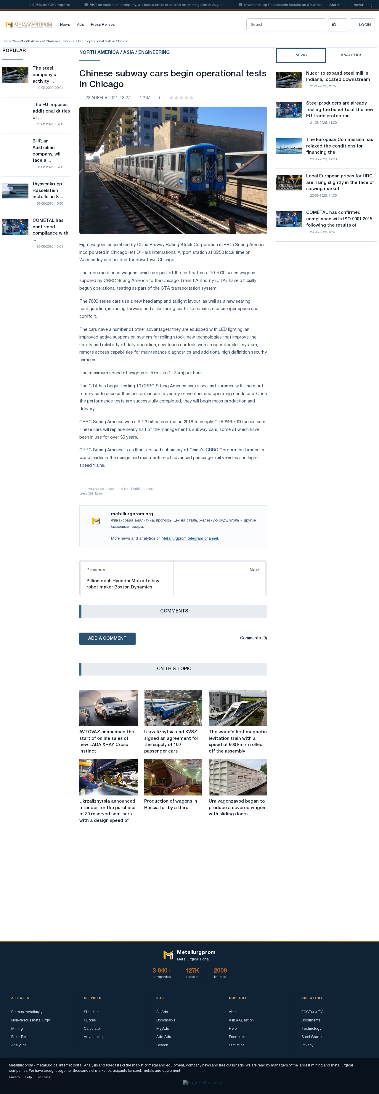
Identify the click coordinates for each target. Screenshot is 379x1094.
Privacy (307, 1045)
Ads (80, 25)
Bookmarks (165, 1020)
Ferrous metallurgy (26, 1012)
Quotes (90, 1020)
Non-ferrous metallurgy (30, 1020)
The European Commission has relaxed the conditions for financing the (339, 146)
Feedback (237, 1037)
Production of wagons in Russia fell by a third (170, 804)
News (65, 25)
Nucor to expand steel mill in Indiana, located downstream (338, 76)
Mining (17, 1028)
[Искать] (319, 24)
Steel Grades (312, 1037)
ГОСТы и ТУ (312, 1012)
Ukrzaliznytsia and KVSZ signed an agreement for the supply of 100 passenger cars (171, 741)
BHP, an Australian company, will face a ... (47, 151)
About (234, 1012)
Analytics (18, 1045)
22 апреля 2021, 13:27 (108, 98)
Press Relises (103, 25)
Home (7, 41)
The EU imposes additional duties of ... (51, 111)
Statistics (337, 5)
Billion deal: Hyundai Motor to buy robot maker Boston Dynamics (122, 584)
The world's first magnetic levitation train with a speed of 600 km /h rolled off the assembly (238, 741)
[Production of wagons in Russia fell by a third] (173, 777)
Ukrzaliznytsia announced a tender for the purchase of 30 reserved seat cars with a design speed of (107, 811)
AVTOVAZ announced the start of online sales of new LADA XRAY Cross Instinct (106, 741)
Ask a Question (241, 1020)
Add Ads (163, 1037)
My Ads (162, 1028)
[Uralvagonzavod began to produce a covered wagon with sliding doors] (238, 777)
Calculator (92, 1028)
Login (365, 25)
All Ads (162, 1012)
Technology (311, 1028)
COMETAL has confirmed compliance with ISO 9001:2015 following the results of (339, 219)
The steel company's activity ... (44, 75)
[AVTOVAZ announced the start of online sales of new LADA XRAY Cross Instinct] (108, 708)
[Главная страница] (27, 25)
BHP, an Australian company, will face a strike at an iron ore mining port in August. (142, 5)
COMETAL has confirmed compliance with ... (50, 230)
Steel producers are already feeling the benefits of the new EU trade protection (339, 109)
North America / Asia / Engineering (124, 53)
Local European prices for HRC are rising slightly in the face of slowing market (340, 182)
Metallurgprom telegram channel (190, 538)
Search (162, 1045)
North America (33, 41)
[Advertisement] (326, 297)
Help (233, 1028)
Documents (310, 1020)
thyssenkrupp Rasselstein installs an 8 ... (48, 190)
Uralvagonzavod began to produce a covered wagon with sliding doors (237, 808)
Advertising (363, 5)
